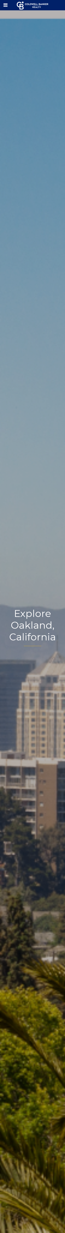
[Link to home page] (32, 5)
